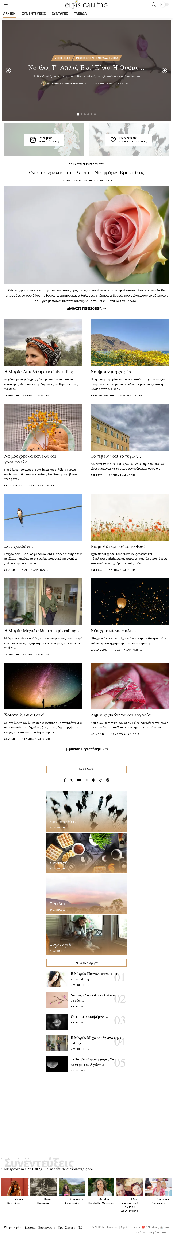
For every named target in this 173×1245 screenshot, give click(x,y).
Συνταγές (59, 862)
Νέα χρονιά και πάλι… (113, 630)
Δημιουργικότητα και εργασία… (123, 715)
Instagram (46, 138)
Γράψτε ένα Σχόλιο (118, 83)
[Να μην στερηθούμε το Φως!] (130, 517)
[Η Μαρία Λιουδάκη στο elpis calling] (43, 342)
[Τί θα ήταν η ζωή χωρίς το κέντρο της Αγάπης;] (57, 1064)
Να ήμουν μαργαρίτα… (114, 371)
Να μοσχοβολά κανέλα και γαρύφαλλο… (30, 458)
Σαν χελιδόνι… (19, 546)
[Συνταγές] (86, 853)
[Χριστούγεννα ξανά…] (43, 686)
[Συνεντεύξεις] (113, 140)
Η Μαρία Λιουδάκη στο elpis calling (38, 371)
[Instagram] (33, 140)
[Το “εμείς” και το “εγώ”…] (130, 427)
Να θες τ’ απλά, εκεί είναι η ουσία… (86, 67)
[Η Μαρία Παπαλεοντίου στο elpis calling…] (57, 979)
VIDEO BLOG (62, 58)
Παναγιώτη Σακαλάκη (153, 1232)
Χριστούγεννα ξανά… (26, 715)
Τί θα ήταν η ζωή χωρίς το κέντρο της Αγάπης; (92, 1061)
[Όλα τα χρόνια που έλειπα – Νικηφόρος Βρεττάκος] (86, 235)
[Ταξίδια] (86, 894)
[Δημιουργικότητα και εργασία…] (130, 686)
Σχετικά (30, 1227)
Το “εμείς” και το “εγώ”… (116, 456)
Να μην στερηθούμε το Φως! (118, 546)
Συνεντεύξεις (128, 138)
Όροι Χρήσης (66, 1227)
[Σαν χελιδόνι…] (43, 517)
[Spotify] (108, 780)
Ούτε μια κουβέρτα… (89, 1016)
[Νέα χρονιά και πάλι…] (130, 601)
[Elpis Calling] (86, 4)
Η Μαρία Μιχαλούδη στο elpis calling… (42, 630)
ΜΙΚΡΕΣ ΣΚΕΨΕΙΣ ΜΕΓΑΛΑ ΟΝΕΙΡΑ (97, 58)
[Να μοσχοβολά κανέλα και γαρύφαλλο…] (43, 427)
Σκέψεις (96, 475)
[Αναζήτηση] (154, 4)
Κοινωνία (98, 734)
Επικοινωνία (46, 1227)
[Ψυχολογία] (86, 935)
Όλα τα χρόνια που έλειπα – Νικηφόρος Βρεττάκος (86, 172)
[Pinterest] (93, 780)
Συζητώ (9, 395)
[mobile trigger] (7, 4)
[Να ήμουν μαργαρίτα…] (130, 342)
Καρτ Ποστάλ (100, 395)
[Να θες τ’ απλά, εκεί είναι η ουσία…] (57, 1000)
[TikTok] (100, 780)
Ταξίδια (57, 904)
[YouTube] (79, 780)
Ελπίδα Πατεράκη (66, 83)
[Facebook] (65, 780)
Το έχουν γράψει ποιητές (86, 164)
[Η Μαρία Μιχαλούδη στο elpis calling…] (43, 601)
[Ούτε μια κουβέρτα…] (57, 1022)
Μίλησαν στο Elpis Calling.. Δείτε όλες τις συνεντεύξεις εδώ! (49, 1169)
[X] (71, 780)
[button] (78, 114)
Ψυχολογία (60, 945)
